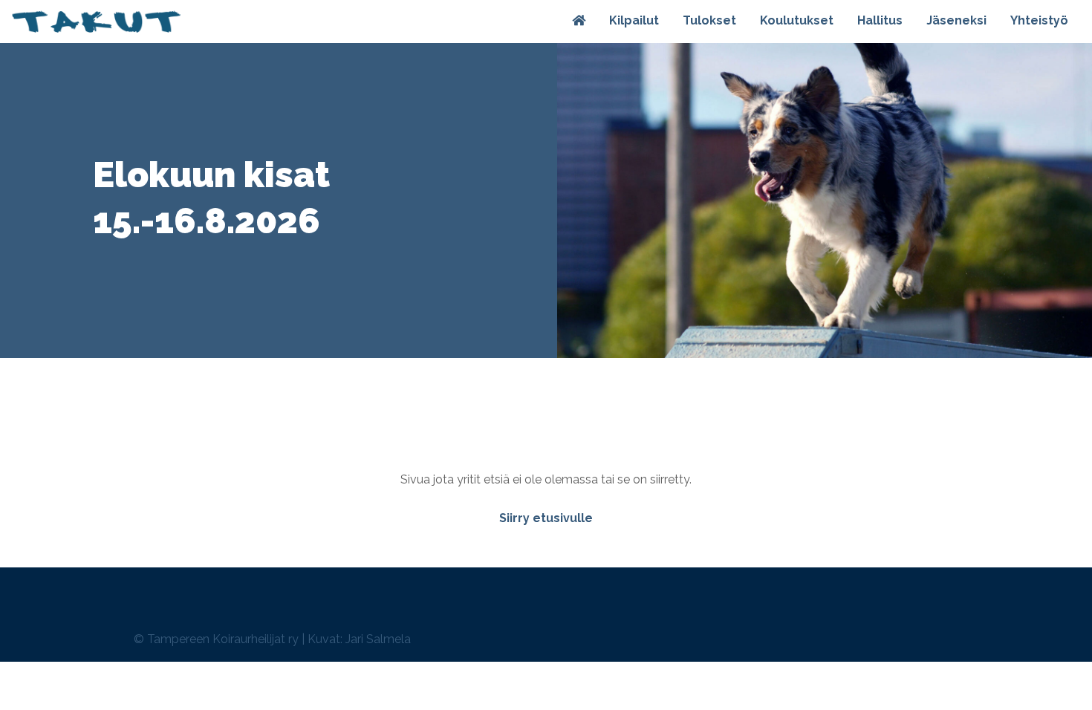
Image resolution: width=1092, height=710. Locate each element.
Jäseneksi (956, 20)
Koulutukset (796, 20)
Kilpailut (634, 20)
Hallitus (880, 20)
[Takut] (96, 21)
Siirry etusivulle (546, 518)
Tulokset (709, 20)
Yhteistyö (1039, 20)
